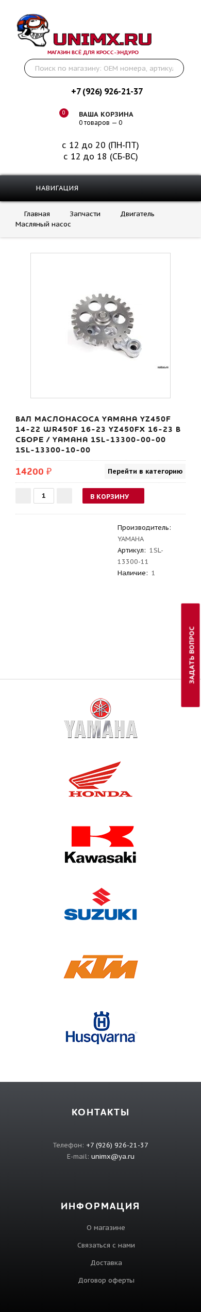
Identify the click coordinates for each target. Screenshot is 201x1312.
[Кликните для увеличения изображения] (100, 323)
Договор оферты (106, 1280)
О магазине (106, 1227)
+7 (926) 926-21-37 (106, 91)
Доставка (106, 1262)
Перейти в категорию (145, 471)
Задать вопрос (192, 655)
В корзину (109, 496)
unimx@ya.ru (113, 1156)
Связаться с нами (106, 1245)
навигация (56, 188)
